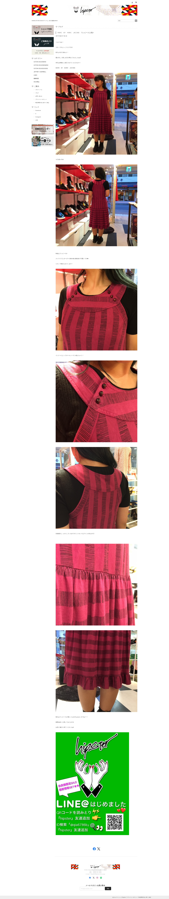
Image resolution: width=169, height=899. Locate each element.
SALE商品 (36, 82)
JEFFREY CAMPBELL (40, 72)
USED (35, 75)
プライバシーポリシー (41, 99)
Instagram (38, 117)
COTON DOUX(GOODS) (41, 68)
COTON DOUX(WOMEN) (41, 65)
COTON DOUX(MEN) (40, 62)
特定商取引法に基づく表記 (42, 102)
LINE (36, 120)
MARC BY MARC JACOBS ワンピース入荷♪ (76, 33)
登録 (108, 888)
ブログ (37, 93)
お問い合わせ (38, 96)
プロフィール (38, 89)
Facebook (38, 110)
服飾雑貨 (36, 78)
